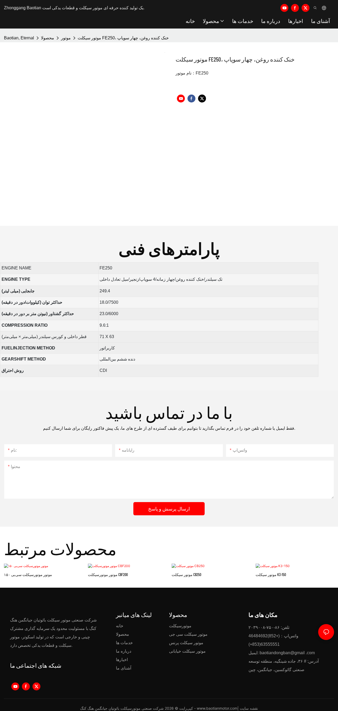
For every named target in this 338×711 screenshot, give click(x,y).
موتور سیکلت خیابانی (187, 651)
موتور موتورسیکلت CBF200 (108, 574)
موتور (66, 38)
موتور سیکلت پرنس (186, 642)
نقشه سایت (249, 708)
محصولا (47, 38)
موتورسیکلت (180, 626)
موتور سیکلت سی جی (188, 634)
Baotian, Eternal (19, 38)
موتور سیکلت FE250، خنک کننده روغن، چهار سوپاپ (123, 38)
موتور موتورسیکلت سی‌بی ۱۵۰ (28, 574)
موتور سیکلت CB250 (186, 574)
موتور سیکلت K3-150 (271, 574)
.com (310, 653)
